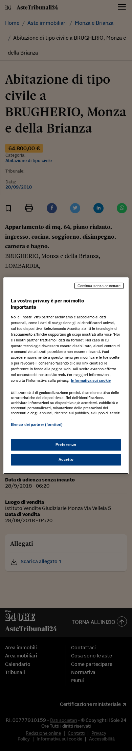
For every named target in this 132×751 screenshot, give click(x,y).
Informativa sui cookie (91, 380)
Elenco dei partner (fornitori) (37, 424)
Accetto (66, 459)
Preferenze (66, 444)
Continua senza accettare (99, 285)
